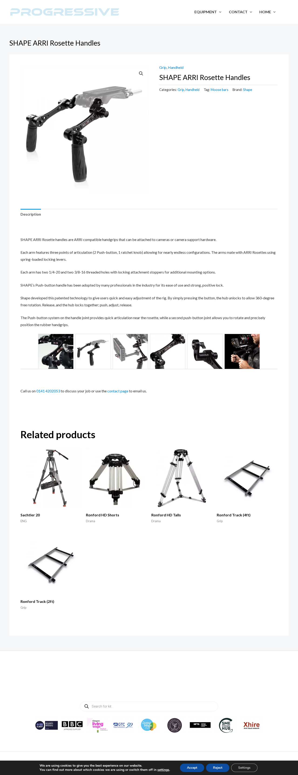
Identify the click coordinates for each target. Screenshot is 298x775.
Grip (162, 67)
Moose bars (219, 90)
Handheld (175, 67)
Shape (247, 90)
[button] (141, 73)
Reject (217, 767)
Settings (244, 767)
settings (163, 770)
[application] (219, 12)
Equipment (205, 12)
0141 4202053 (48, 391)
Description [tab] (30, 214)
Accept (192, 767)
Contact (238, 12)
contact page (117, 391)
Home (265, 12)
